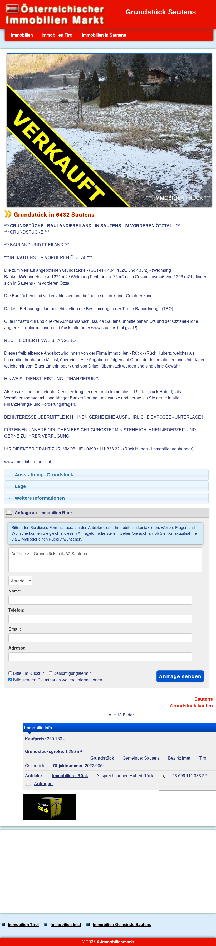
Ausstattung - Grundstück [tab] (44, 474)
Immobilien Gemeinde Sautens (122, 925)
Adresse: (17, 648)
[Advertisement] (107, 871)
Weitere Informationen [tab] (40, 498)
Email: (14, 629)
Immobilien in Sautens (104, 35)
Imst (186, 758)
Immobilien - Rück (70, 775)
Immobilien (22, 35)
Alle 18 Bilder (121, 714)
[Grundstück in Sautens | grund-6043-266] (108, 206)
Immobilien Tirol (57, 35)
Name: (14, 590)
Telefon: (16, 610)
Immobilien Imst (66, 925)
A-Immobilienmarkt (115, 941)
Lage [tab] (20, 486)
